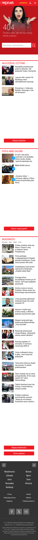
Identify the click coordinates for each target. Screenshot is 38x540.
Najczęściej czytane (13, 63)
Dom (28, 479)
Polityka (5, 242)
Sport (28, 475)
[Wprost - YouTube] (26, 512)
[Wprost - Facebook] (12, 512)
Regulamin (9, 501)
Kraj (10, 242)
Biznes (28, 471)
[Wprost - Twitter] (19, 512)
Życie (20, 242)
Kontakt (28, 494)
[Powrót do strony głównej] (4, 465)
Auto (10, 479)
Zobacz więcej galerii (19, 228)
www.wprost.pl (15, 534)
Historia (28, 483)
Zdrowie (9, 475)
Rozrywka (9, 483)
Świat (15, 242)
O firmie (9, 494)
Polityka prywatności (28, 501)
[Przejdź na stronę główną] (1, 3)
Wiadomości (8, 239)
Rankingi (9, 487)
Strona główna (19, 453)
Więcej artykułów (19, 140)
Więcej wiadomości (19, 447)
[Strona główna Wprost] (8, 3)
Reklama (28, 498)
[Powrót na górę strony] (34, 465)
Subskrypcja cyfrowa (9, 498)
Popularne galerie (12, 151)
